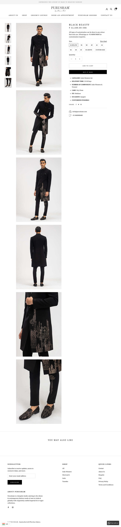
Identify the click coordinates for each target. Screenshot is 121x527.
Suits (64, 478)
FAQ (100, 478)
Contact (101, 468)
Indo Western (67, 472)
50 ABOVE (88, 50)
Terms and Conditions (106, 485)
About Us (13, 15)
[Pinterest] (81, 104)
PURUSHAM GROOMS (87, 15)
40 (91, 45)
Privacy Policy (103, 481)
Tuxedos (65, 481)
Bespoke (101, 475)
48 (76, 50)
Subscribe (14, 482)
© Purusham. (13, 522)
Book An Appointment (63, 15)
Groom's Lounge (39, 15)
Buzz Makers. (37, 522)
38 (86, 45)
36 (81, 45)
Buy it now (88, 72)
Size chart (103, 41)
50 (81, 50)
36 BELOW (73, 45)
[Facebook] (76, 104)
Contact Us (106, 15)
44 (102, 45)
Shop (24, 15)
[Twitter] (78, 104)
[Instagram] (12, 507)
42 (97, 45)
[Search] (111, 9)
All (63, 468)
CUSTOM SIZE (100, 50)
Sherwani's (66, 475)
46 (71, 50)
